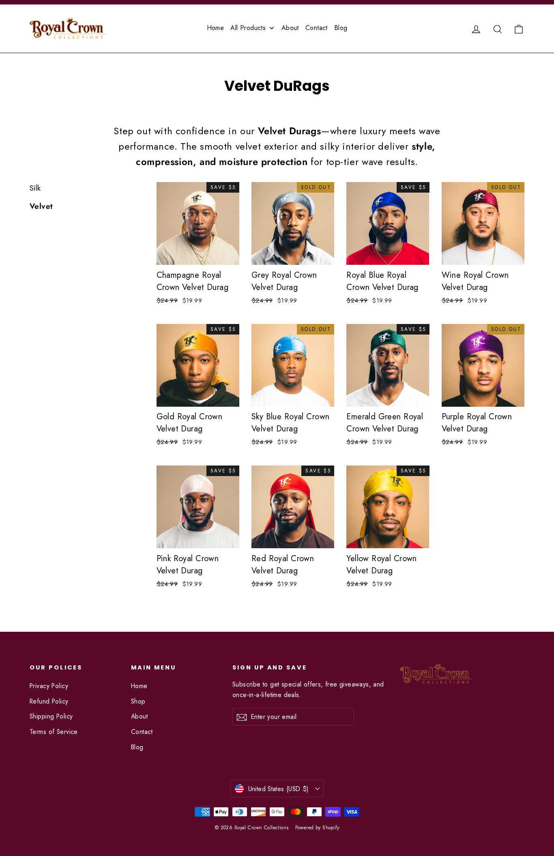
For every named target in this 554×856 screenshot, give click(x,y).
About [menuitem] (290, 27)
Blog (137, 747)
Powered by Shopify (317, 827)
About (139, 716)
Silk (35, 187)
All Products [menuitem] (248, 27)
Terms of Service (54, 731)
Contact (141, 731)
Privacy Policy (49, 686)
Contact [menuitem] (316, 27)
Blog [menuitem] (341, 27)
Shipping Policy (51, 716)
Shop (138, 701)
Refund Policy (49, 701)
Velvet (41, 206)
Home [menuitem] (215, 27)
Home (139, 686)
